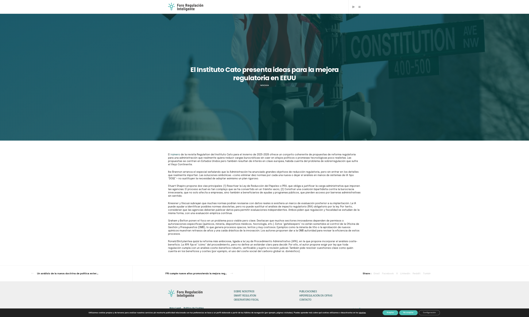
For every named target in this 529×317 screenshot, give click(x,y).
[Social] (352, 7)
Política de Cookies (194, 308)
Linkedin (405, 273)
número (175, 154)
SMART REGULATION (245, 296)
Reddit (417, 273)
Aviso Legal (175, 308)
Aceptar (390, 313)
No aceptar (408, 313)
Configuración (429, 313)
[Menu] (358, 7)
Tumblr (427, 273)
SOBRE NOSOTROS (244, 291)
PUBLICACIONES (308, 291)
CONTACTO (305, 300)
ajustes (362, 313)
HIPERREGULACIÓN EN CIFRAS (315, 296)
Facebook (388, 273)
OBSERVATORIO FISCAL (246, 300)
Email (377, 273)
